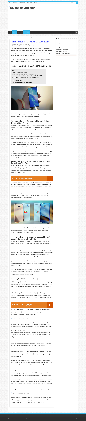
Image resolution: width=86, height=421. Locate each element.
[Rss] (69, 2)
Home (10, 32)
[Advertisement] (52, 19)
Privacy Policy (15, 2)
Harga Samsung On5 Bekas (61, 51)
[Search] (77, 3)
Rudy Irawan (14, 44)
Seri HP (14, 32)
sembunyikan (20, 70)
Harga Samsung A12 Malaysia (62, 49)
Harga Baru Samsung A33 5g (61, 45)
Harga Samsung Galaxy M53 (61, 40)
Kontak (10, 2)
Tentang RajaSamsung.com (32, 2)
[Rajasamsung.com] (22, 7)
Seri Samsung (26, 32)
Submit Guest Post (22, 2)
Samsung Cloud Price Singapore (62, 42)
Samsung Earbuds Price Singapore (63, 47)
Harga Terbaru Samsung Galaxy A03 (63, 53)
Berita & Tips (20, 32)
